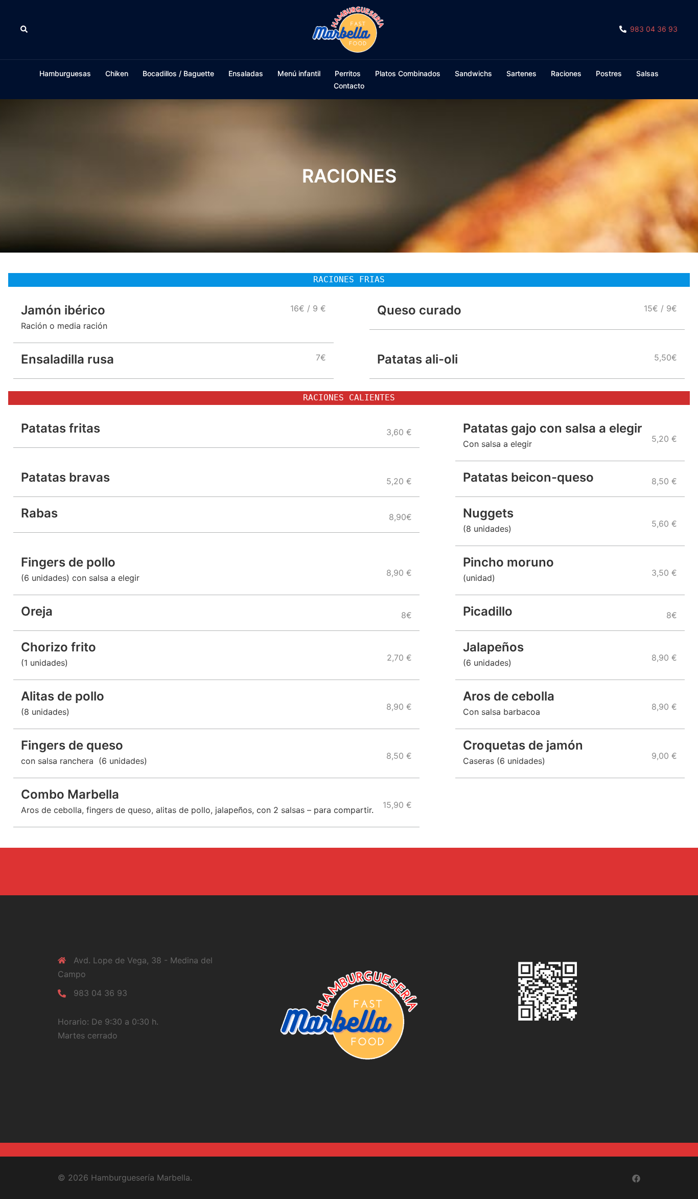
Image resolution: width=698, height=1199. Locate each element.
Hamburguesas (65, 73)
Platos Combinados (407, 73)
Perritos (348, 73)
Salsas (647, 73)
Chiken (116, 73)
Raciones (566, 73)
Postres (609, 73)
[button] (24, 30)
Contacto (349, 85)
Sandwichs (473, 73)
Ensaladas (245, 73)
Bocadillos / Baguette (178, 73)
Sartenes (521, 73)
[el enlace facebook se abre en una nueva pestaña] (636, 1177)
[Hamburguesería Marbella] (348, 29)
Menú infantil (298, 73)
